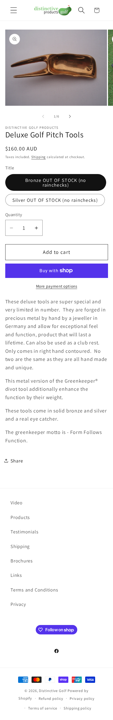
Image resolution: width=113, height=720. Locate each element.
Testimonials (24, 531)
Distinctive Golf (52, 690)
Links (16, 575)
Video (17, 502)
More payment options (56, 286)
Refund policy (51, 698)
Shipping (38, 157)
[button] (13, 10)
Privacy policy (82, 698)
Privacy (18, 604)
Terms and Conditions (34, 590)
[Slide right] (70, 116)
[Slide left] (43, 116)
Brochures (22, 560)
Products (20, 517)
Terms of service (42, 708)
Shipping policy (77, 708)
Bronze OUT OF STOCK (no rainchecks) (55, 182)
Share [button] (17, 460)
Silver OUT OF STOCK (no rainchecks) (55, 200)
